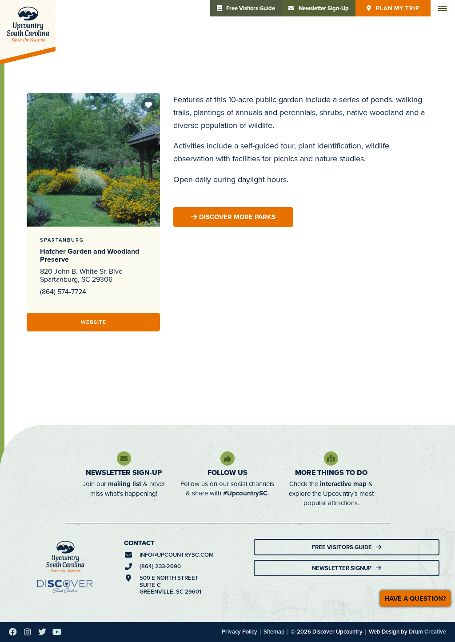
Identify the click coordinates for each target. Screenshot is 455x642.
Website (93, 322)
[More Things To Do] (331, 458)
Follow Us (227, 472)
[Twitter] (42, 632)
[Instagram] (28, 632)
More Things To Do (331, 472)
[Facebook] (13, 632)
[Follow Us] (227, 458)
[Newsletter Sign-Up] (124, 458)
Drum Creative (427, 631)
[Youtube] (57, 632)
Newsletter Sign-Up (124, 472)
